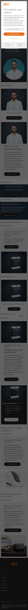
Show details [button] (13, 38)
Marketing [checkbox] (19, 45)
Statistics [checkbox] (7, 45)
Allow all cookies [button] (14, 34)
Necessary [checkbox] (7, 44)
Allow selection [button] (14, 29)
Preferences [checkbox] (19, 44)
